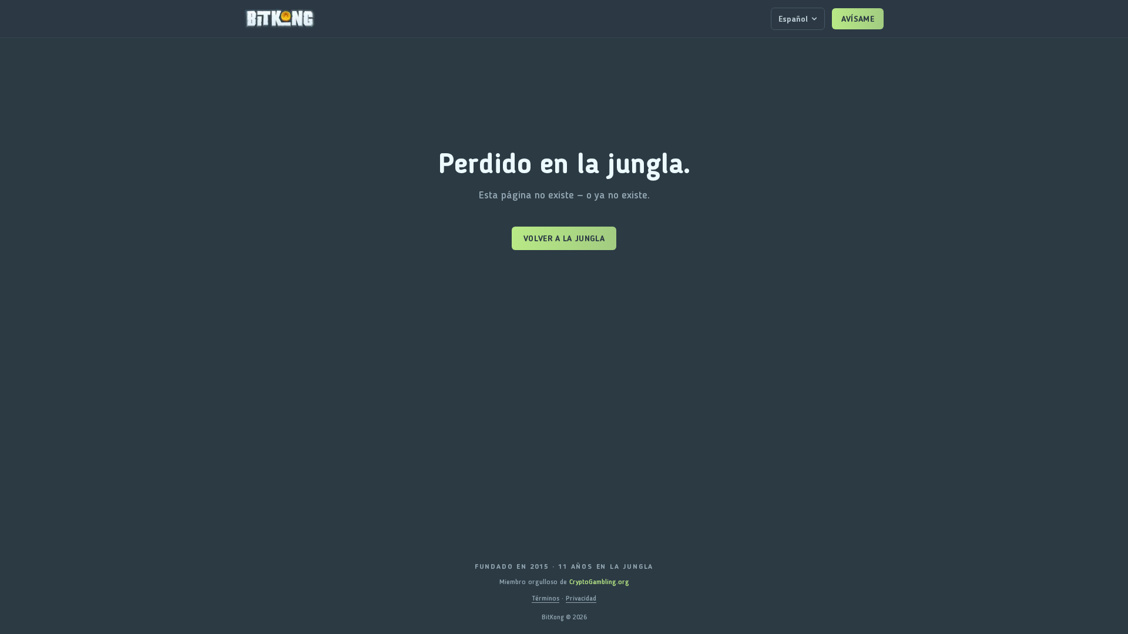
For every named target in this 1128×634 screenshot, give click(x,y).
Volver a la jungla (564, 238)
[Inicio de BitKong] (279, 19)
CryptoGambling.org (599, 582)
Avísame (857, 18)
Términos (545, 598)
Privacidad (581, 598)
